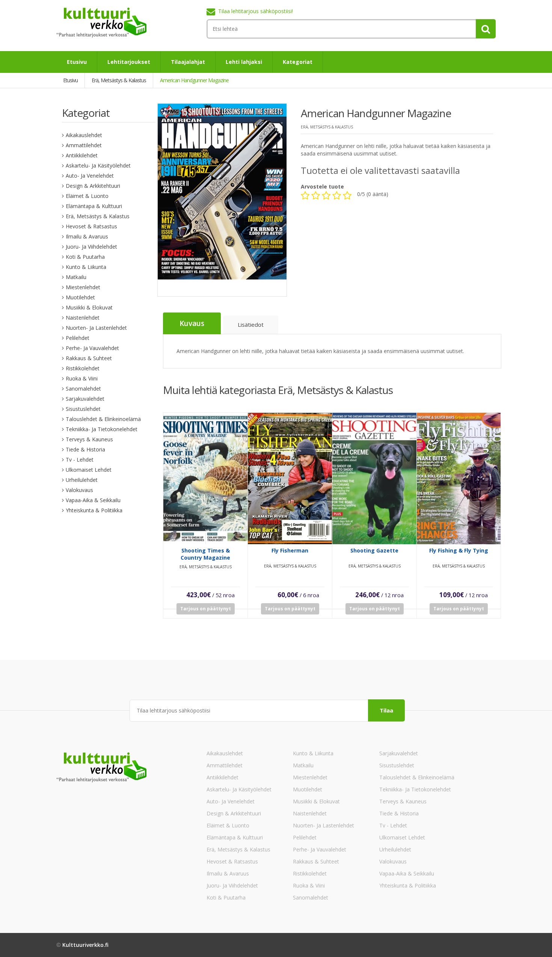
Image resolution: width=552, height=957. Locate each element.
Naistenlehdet (83, 317)
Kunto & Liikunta (86, 266)
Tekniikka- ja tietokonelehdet (101, 429)
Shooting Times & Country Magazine (205, 554)
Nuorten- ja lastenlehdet (96, 327)
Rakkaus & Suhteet (89, 358)
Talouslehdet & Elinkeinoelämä (103, 419)
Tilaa (386, 710)
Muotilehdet (80, 297)
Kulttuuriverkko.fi (85, 944)
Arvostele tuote (322, 186)
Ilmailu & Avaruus (87, 236)
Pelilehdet (77, 337)
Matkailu (76, 277)
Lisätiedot (251, 324)
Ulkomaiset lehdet (89, 469)
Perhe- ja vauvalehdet (92, 348)
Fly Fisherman (289, 550)
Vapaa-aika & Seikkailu (93, 500)
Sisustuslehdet (83, 408)
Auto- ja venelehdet (90, 175)
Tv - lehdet (80, 459)
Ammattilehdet (84, 145)
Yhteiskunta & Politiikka (94, 510)
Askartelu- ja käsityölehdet (98, 165)
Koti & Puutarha (85, 256)
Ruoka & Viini (82, 378)
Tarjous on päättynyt (205, 608)
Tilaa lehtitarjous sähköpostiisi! (255, 11)
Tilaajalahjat (188, 61)
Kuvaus (191, 323)
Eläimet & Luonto (87, 195)
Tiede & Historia (85, 449)
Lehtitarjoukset (128, 61)
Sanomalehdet (83, 388)
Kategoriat (297, 61)
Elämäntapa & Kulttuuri (94, 206)
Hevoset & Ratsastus (91, 226)
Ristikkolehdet (83, 368)
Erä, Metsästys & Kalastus (98, 216)
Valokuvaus (79, 490)
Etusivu (77, 61)
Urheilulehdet (82, 479)
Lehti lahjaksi (244, 61)
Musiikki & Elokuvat (89, 307)
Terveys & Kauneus (89, 439)
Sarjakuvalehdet (85, 398)
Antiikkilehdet (82, 155)
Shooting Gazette (374, 550)
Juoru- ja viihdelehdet (91, 246)
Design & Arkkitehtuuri (93, 185)
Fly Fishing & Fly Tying (458, 550)
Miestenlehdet (83, 287)
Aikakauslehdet (84, 135)
